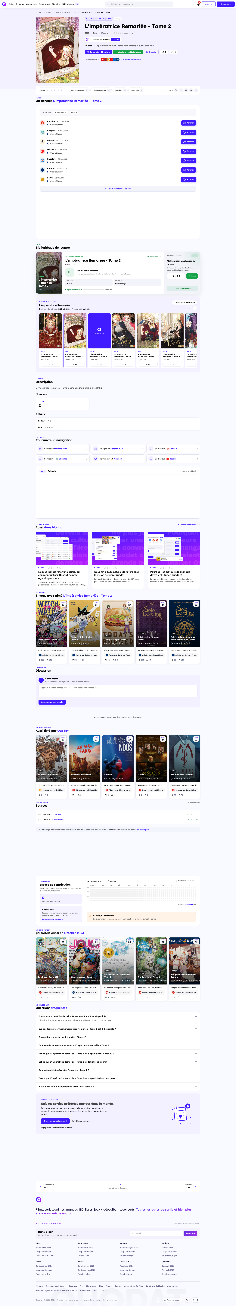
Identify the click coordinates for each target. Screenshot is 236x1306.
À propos (39, 1286)
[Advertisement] (118, 216)
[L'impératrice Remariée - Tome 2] (75, 340)
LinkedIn (44, 1223)
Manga (118, 19)
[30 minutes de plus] (183, 276)
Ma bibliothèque (152, 256)
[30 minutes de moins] (169, 276)
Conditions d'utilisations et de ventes (162, 1286)
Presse (109, 1286)
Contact (118, 1286)
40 (150, 660)
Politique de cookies (89, 1290)
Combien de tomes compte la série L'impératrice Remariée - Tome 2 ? (74, 1045)
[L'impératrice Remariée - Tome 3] (99, 340)
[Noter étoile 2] (51, 90)
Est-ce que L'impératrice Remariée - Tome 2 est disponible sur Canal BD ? (76, 1053)
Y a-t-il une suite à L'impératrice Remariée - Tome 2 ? (66, 1086)
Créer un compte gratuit (55, 1121)
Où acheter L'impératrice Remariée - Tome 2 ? (62, 1037)
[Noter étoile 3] (54, 90)
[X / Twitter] (176, 90)
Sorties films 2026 (43, 1247)
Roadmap (73, 1286)
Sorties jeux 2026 (85, 1247)
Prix (81, 1286)
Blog (101, 1286)
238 (42, 660)
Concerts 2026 (168, 1266)
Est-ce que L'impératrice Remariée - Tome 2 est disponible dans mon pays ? (77, 1078)
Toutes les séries (43, 1274)
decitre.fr (58, 819)
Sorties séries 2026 (44, 1266)
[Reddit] (191, 90)
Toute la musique (169, 1255)
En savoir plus (143, 829)
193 (142, 660)
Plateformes (60, 112)
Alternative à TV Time (133, 1286)
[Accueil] (4, 4)
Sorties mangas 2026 (129, 1247)
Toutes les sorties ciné (45, 1255)
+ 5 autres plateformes (131, 59)
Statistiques (91, 1286)
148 (50, 660)
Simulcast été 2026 (86, 1266)
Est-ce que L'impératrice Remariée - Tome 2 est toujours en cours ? (73, 1062)
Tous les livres (126, 1274)
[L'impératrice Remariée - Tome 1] (50, 340)
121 (109, 660)
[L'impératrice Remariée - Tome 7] (196, 340)
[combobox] (139, 4)
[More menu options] (82, 4)
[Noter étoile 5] (61, 90)
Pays (74, 112)
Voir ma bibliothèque (183, 288)
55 (175, 660)
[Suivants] (195, 308)
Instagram (56, 1223)
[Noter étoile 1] (47, 90)
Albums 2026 (167, 1247)
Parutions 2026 (126, 1266)
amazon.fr (57, 814)
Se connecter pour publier (52, 702)
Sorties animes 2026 (86, 1270)
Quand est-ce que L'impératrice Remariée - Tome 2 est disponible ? (73, 1016)
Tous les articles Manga (188, 524)
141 (116, 660)
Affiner (48, 112)
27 (83, 660)
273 (75, 660)
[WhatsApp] (186, 90)
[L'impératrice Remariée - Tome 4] (123, 340)
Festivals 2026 (168, 1270)
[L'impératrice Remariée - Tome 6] (172, 340)
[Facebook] (181, 90)
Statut (103, 1290)
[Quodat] (39, 1200)
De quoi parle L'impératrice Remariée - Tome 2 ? (64, 1070)
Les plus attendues (44, 1270)
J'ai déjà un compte (81, 1121)
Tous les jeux (83, 1255)
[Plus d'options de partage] (196, 90)
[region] (118, 341)
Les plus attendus (43, 1251)
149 (182, 660)
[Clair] (193, 1300)
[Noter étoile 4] (58, 90)
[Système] (187, 1300)
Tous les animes (84, 1274)
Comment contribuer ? (56, 1286)
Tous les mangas (127, 1255)
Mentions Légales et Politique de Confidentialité (56, 1290)
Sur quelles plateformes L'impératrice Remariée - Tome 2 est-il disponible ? (77, 1029)
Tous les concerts (169, 1274)
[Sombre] (198, 1300)
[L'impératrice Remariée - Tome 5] (148, 340)
